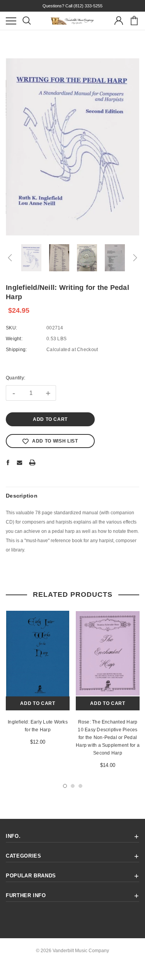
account (118, 21)
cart (134, 21)
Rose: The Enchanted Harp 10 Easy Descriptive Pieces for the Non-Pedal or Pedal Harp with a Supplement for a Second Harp (108, 737)
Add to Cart (37, 703)
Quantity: (15, 378)
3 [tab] (80, 786)
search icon (26, 21)
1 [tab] (65, 786)
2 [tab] (73, 786)
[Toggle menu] (11, 21)
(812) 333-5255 (87, 5)
